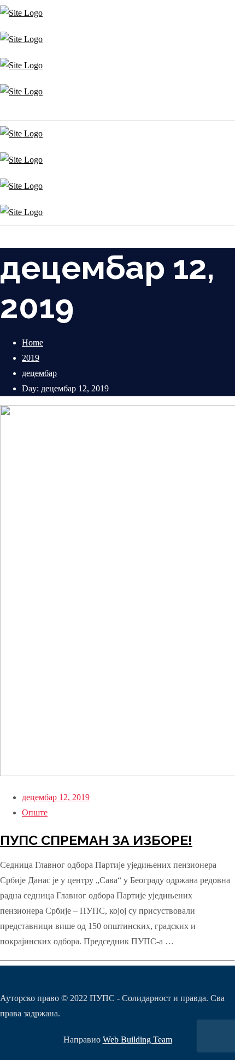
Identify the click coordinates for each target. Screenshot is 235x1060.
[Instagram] (1, 112)
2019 (30, 357)
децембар (39, 373)
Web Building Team (137, 1039)
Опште (35, 812)
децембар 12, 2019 (56, 797)
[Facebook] (4, 112)
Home (32, 342)
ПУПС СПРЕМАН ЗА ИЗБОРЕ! (96, 840)
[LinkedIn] (9, 112)
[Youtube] (6, 112)
